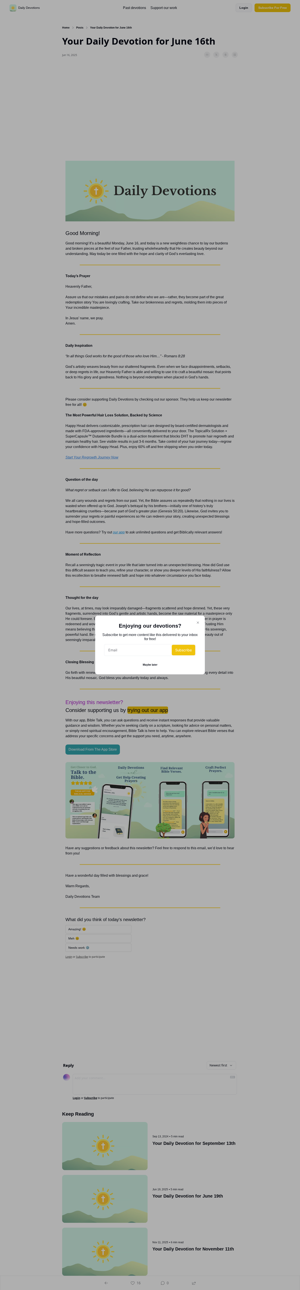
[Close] (198, 622)
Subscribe (183, 650)
